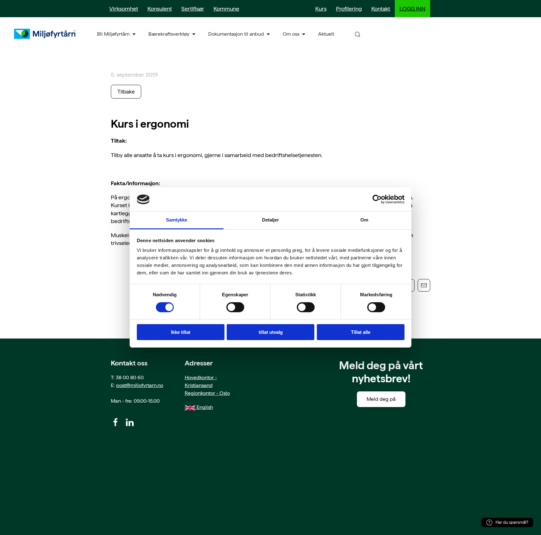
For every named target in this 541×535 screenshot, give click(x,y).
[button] (357, 34)
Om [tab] (364, 220)
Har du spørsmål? (512, 522)
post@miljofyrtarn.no (139, 385)
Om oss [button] (291, 34)
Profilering (349, 8)
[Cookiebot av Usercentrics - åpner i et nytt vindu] (377, 199)
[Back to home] (45, 33)
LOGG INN (412, 8)
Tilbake (126, 92)
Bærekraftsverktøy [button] (168, 34)
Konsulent (159, 8)
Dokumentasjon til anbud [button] (236, 34)
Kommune (226, 8)
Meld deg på (381, 399)
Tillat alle (360, 332)
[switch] (235, 307)
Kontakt (380, 8)
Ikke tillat (180, 332)
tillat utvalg (271, 332)
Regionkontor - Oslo (207, 393)
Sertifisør (192, 8)
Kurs (321, 8)
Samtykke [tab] (177, 220)
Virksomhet (123, 8)
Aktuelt (326, 34)
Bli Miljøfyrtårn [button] (113, 34)
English (204, 407)
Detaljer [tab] (270, 220)
